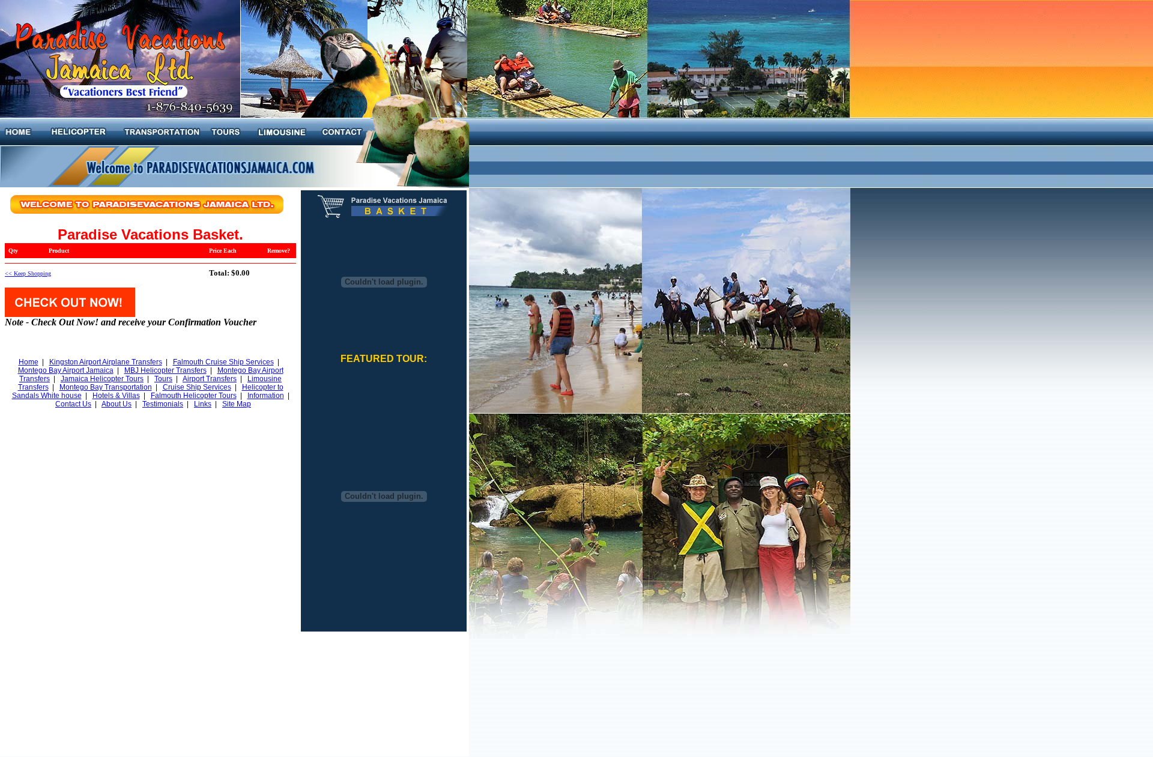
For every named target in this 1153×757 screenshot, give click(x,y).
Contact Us (73, 404)
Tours (163, 379)
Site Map (236, 404)
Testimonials (162, 404)
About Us (116, 404)
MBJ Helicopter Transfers (165, 370)
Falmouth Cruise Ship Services (223, 362)
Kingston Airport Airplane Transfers (105, 362)
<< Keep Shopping (28, 273)
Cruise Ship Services (197, 387)
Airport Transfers (210, 379)
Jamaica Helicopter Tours (102, 379)
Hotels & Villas (116, 395)
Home (28, 362)
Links (202, 404)
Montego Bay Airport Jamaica (65, 370)
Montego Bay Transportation (105, 387)
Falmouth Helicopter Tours (194, 395)
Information (265, 395)
